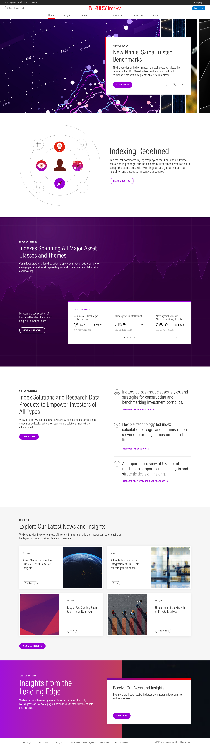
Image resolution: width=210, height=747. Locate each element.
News (113, 553)
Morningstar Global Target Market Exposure (86, 318)
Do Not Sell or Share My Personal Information (90, 742)
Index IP (70, 600)
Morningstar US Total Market (128, 316)
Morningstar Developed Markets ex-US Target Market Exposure (169, 318)
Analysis (26, 553)
